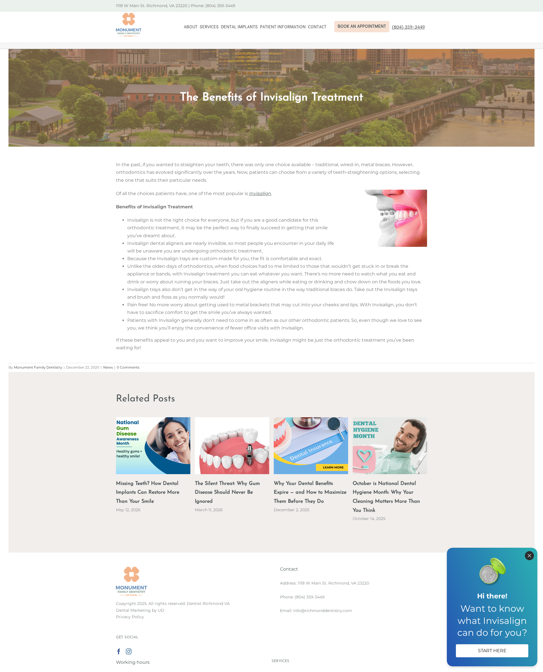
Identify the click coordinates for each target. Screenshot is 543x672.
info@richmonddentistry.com (322, 610)
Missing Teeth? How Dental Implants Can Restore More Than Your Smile (147, 492)
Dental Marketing (133, 610)
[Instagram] (129, 651)
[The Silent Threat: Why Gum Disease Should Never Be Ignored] (232, 420)
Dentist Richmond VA (208, 603)
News (108, 367)
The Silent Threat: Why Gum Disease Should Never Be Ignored (227, 492)
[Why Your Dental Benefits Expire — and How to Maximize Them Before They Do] (311, 420)
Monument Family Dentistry (38, 367)
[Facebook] (119, 651)
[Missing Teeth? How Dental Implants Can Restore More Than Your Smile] (153, 420)
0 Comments (128, 367)
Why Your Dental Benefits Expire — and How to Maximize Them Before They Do (310, 492)
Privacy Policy (130, 616)
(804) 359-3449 (310, 597)
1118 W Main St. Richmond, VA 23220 (333, 583)
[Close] (529, 555)
